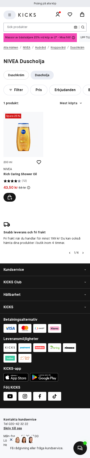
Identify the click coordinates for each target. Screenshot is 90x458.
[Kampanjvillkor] (28, 187)
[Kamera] (75, 27)
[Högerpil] (83, 252)
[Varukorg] (82, 15)
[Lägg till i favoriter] (39, 162)
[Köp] (9, 197)
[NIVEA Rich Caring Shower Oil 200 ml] (23, 157)
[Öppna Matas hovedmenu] (9, 15)
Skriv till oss (12, 428)
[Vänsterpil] (69, 252)
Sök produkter (17, 27)
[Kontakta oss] (80, 448)
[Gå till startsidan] (27, 15)
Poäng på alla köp (45, 3)
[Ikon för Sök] (82, 27)
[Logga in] (57, 15)
